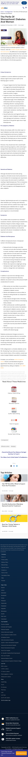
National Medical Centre (6, 658)
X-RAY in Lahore (5, 668)
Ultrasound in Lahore (6, 676)
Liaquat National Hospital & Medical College (11, 661)
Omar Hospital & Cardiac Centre (8, 634)
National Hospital (5, 629)
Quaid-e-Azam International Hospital (9, 642)
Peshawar (3, 600)
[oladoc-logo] (4, 7)
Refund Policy (4, 564)
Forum (2, 684)
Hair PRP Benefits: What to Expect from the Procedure (13, 485)
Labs (2, 692)
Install (24, 3)
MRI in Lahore (4, 666)
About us (3, 557)
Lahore (2, 590)
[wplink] (11, 466)
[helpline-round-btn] (23, 8)
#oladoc (13, 446)
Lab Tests (3, 695)
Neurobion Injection (14, 403)
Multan (2, 598)
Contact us (3, 570)
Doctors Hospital (5, 624)
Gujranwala (3, 603)
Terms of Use (4, 572)
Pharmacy (3, 689)
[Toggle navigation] (26, 8)
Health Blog (3, 682)
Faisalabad (3, 606)
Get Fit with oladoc (5, 697)
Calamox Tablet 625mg (14, 393)
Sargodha (3, 608)
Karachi (3, 587)
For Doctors (4, 687)
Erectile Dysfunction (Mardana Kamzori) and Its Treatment (12, 505)
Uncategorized (8, 11)
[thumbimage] (14, 478)
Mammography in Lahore (7, 674)
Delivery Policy (4, 562)
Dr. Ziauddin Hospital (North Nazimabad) (10, 653)
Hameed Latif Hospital (6, 627)
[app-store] (7, 704)
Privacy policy (4, 559)
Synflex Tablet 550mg (14, 413)
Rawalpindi (3, 595)
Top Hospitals (4, 621)
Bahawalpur (4, 611)
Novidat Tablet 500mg (14, 434)
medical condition (12, 45)
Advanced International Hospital (8, 645)
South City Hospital (5, 650)
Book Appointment (21, 753)
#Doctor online (5, 446)
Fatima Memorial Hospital (7, 632)
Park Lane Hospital (5, 655)
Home (2, 11)
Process (3, 580)
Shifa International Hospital (7, 640)
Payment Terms (5, 567)
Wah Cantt (3, 616)
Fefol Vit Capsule (14, 424)
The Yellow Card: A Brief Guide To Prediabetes (14, 457)
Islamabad (3, 592)
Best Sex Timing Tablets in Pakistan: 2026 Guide (11, 525)
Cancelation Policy (5, 575)
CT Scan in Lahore (5, 671)
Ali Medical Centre (5, 637)
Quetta (2, 613)
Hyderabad (3, 619)
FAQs (2, 578)
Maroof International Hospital (8, 647)
